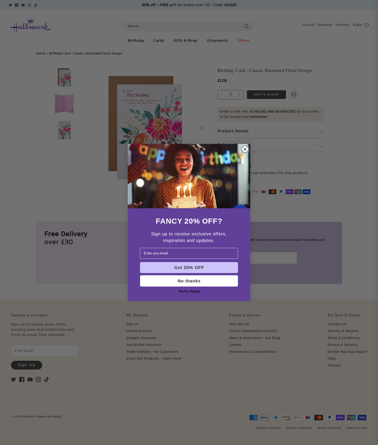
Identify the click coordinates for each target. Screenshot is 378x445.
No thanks (189, 281)
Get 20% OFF (189, 267)
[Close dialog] (245, 149)
